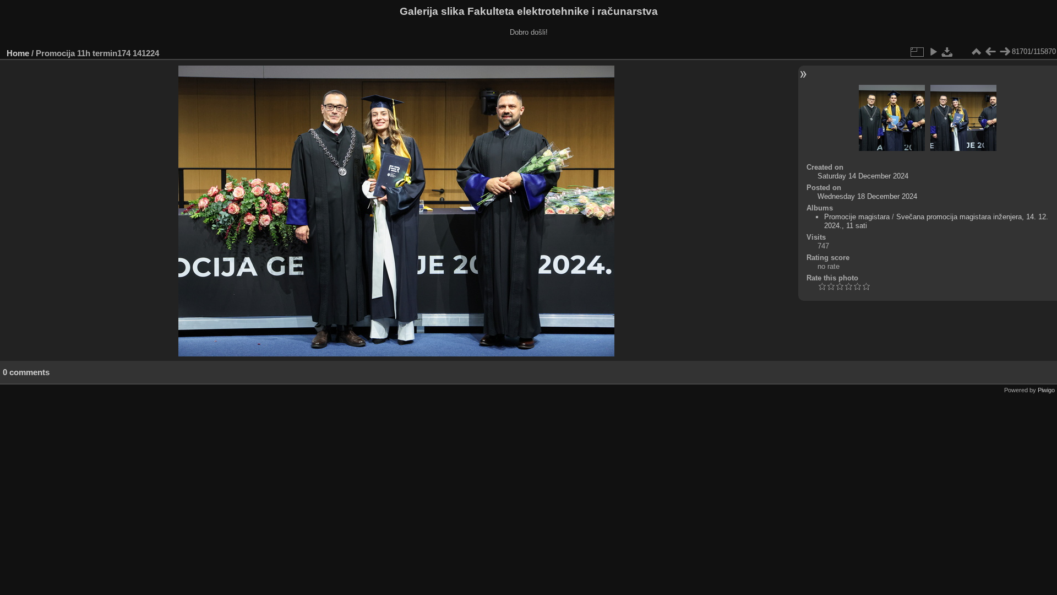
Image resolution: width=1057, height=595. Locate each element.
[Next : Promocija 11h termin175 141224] (1005, 52)
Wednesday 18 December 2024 (867, 196)
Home (18, 53)
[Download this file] (947, 52)
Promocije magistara (857, 217)
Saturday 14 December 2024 (863, 176)
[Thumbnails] (976, 52)
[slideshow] (933, 52)
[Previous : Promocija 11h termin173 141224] (990, 52)
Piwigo (1046, 390)
